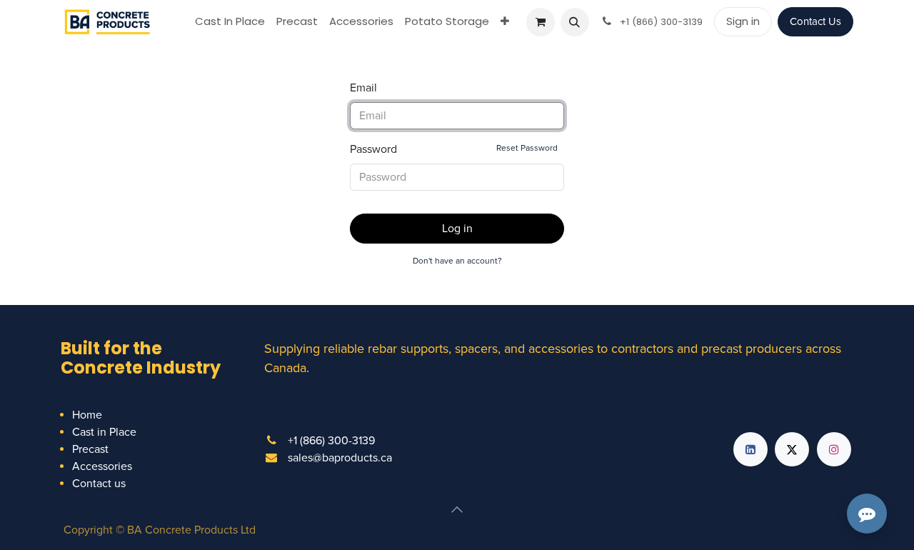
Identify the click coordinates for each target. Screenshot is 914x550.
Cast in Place (104, 432)
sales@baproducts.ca (340, 458)
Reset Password (527, 148)
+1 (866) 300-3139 (331, 441)
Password (454, 149)
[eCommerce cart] (540, 22)
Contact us (99, 483)
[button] (575, 22)
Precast (90, 449)
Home (87, 415)
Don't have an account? (457, 261)
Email (363, 88)
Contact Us (815, 21)
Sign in (743, 21)
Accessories (102, 466)
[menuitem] (230, 22)
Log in (457, 228)
